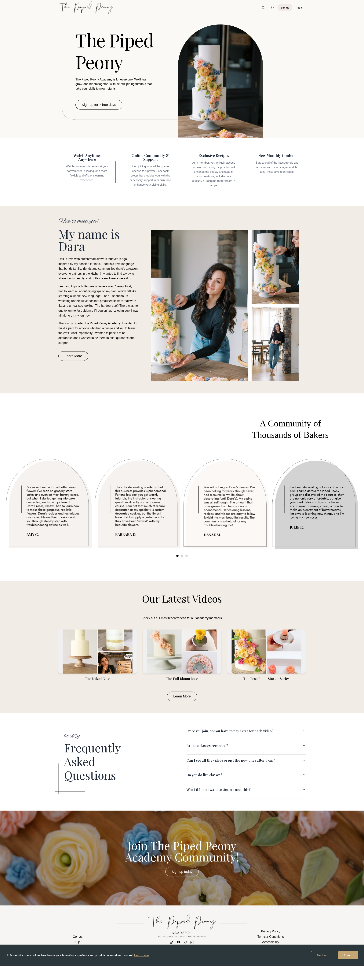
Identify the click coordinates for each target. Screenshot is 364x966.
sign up (285, 7)
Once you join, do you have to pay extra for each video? (230, 731)
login (300, 7)
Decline (321, 955)
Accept (348, 955)
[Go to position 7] (186, 556)
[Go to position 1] (177, 556)
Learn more (141, 955)
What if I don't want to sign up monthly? (219, 789)
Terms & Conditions (270, 936)
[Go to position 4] (182, 556)
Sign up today (182, 872)
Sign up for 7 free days (99, 105)
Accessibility (270, 942)
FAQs (76, 942)
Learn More (73, 356)
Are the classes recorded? (207, 745)
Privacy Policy (270, 931)
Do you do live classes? (204, 775)
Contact (78, 936)
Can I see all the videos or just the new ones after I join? (231, 760)
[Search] (263, 7)
